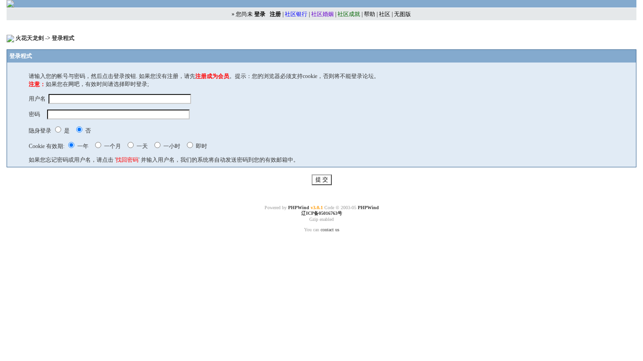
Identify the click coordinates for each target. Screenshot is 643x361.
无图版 (402, 14)
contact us (330, 229)
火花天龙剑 (30, 38)
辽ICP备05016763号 (321, 213)
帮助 (369, 14)
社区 (384, 14)
